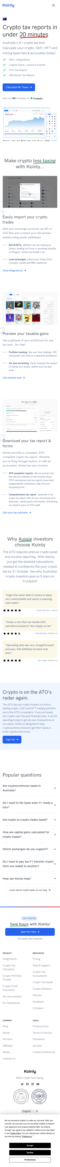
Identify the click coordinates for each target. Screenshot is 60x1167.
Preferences (30, 1160)
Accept (30, 1145)
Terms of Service (42, 1032)
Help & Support (41, 965)
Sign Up (10, 739)
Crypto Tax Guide (43, 982)
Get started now (12, 377)
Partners (8, 1039)
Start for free (28, 931)
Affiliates (8, 1045)
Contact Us (9, 1058)
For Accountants (12, 996)
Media (6, 1052)
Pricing (36, 958)
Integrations (10, 958)
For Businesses (11, 1002)
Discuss (37, 995)
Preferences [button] (27, 1136)
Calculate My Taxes (17, 87)
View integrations (13, 270)
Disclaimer (39, 1039)
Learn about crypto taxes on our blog (28, 890)
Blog (5, 1026)
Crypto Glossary (42, 988)
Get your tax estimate (15, 512)
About (6, 1032)
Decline (30, 1153)
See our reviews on (16, 98)
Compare (38, 1008)
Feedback (38, 1001)
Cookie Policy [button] (15, 1133)
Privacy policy (40, 1026)
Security (37, 1045)
